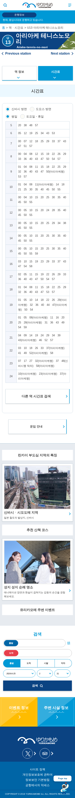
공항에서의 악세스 (37, 785)
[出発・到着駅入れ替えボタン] (69, 643)
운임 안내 (36, 426)
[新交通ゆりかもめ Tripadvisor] (46, 753)
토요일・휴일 (35, 116)
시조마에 (62, 53)
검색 (35, 685)
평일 (14, 116)
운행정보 (19, 14)
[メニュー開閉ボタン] (70, 5)
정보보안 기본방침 (37, 779)
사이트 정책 (37, 769)
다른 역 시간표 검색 (36, 396)
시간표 (55, 71)
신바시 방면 (19, 109)
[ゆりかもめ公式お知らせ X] (28, 753)
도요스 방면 (43, 109)
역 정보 (19, 71)
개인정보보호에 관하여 (37, 774)
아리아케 (16, 53)
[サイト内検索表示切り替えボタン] (5, 5)
